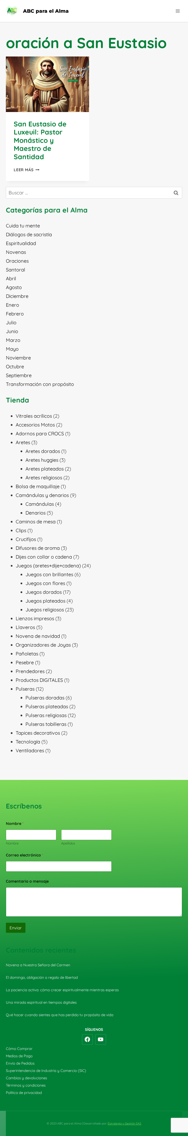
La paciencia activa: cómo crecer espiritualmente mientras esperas (62, 990)
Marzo (13, 340)
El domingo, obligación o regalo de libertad (42, 977)
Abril (11, 278)
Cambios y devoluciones (26, 1078)
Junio (12, 331)
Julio (11, 322)
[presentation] (47, 84)
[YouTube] (100, 1039)
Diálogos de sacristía (29, 234)
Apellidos (68, 843)
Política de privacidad (24, 1092)
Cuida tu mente (23, 226)
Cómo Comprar (19, 1048)
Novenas (16, 252)
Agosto (14, 287)
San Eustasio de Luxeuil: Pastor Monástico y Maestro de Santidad (40, 140)
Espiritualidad (21, 243)
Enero (12, 305)
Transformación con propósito (40, 384)
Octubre (15, 366)
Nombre (12, 843)
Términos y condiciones (26, 1085)
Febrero (15, 314)
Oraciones (17, 261)
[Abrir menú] (177, 11)
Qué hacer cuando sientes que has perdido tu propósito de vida (59, 1014)
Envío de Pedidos (20, 1063)
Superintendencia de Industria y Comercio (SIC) (46, 1070)
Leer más (26, 169)
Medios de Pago (19, 1056)
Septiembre (19, 375)
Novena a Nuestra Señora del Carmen (38, 965)
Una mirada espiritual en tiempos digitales (41, 1002)
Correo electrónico (24, 855)
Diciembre (17, 296)
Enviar (16, 927)
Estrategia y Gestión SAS (124, 1123)
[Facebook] (87, 1039)
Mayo (12, 349)
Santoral (15, 270)
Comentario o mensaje (27, 881)
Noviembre (18, 358)
